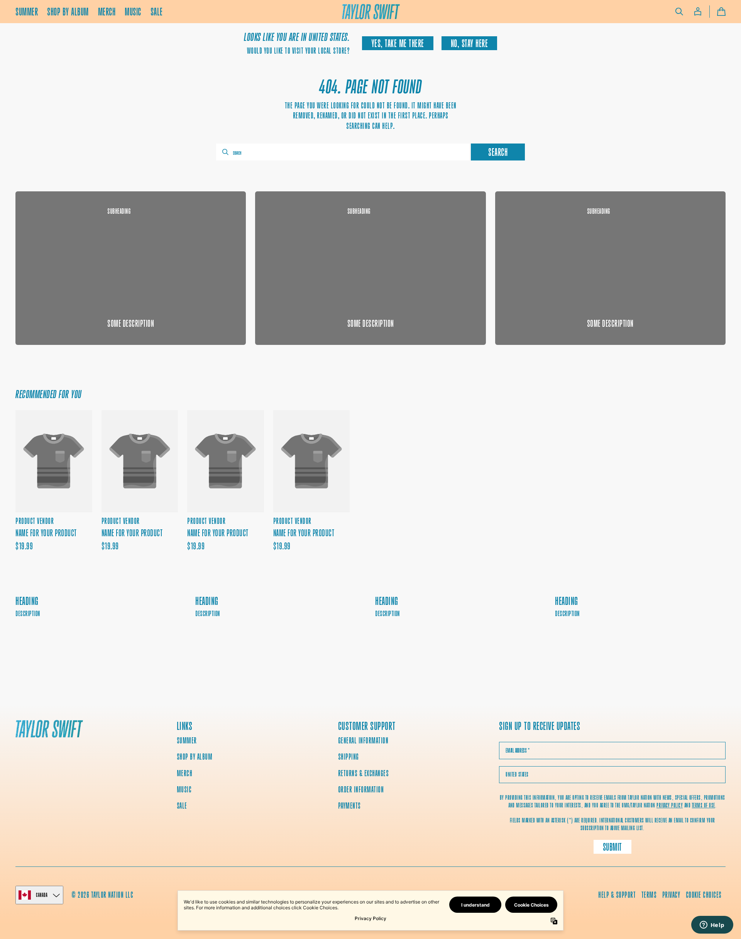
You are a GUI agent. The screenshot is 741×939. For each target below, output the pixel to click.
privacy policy (669, 805)
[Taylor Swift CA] (49, 730)
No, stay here (469, 43)
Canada (41, 895)
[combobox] (342, 152)
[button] (679, 11)
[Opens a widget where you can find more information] (712, 925)
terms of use (703, 805)
